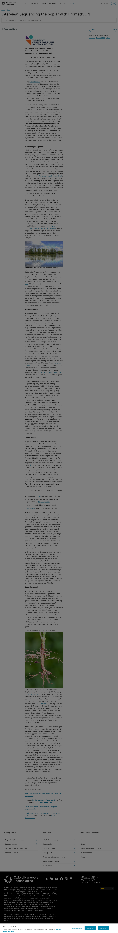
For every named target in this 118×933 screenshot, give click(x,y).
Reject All (90, 928)
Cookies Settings (77, 928)
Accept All (103, 928)
